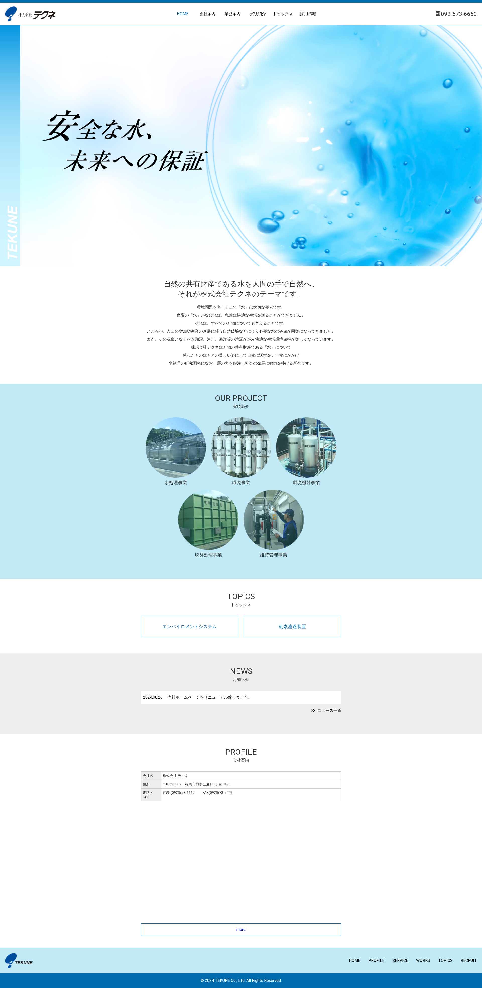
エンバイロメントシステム (189, 626)
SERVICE (400, 960)
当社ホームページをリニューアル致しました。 (197, 697)
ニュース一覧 (325, 710)
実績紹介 (258, 13)
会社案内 (208, 13)
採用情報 (308, 13)
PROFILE (376, 960)
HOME (182, 13)
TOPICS (445, 960)
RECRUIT (469, 960)
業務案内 (233, 13)
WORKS (423, 960)
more (241, 929)
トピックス (283, 13)
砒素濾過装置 (292, 626)
